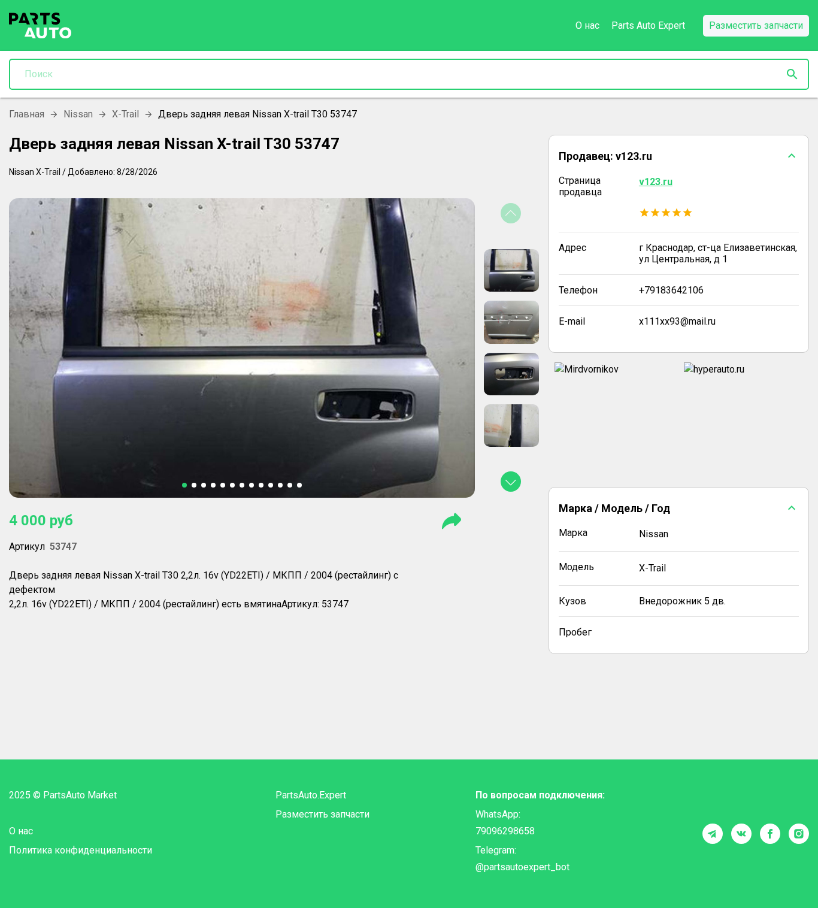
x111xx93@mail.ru (677, 321)
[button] (678, 155)
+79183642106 (671, 290)
